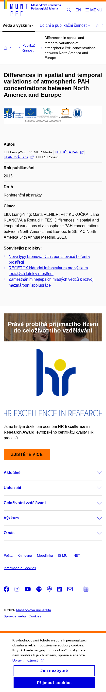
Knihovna (25, 555)
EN (78, 10)
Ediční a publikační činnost (64, 25)
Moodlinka (45, 555)
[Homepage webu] (32, 9)
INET (76, 555)
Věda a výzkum (17, 25)
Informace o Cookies (20, 568)
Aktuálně (12, 473)
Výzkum (11, 518)
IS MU (63, 555)
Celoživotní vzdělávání (25, 503)
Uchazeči (12, 488)
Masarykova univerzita (33, 610)
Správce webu (15, 616)
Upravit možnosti (25, 660)
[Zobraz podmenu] (94, 472)
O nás (9, 533)
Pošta (8, 555)
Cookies (35, 616)
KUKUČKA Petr (66, 152)
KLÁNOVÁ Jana (16, 157)
